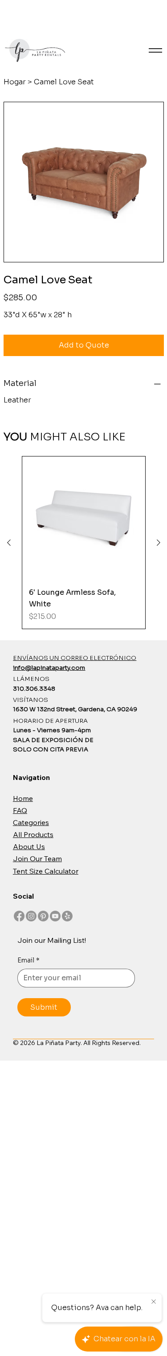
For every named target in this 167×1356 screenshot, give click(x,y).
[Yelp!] (67, 916)
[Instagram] (31, 916)
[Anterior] (9, 542)
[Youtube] (55, 916)
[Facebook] (19, 916)
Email (28, 960)
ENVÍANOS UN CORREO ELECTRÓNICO (74, 658)
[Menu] (155, 50)
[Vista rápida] (83, 518)
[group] (84, 543)
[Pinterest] (43, 916)
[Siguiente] (158, 542)
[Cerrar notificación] (153, 1302)
